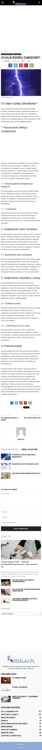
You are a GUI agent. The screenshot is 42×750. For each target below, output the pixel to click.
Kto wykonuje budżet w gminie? (9, 419)
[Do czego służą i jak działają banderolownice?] (6, 582)
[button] (39, 2)
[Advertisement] (21, 27)
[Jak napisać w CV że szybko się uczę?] (6, 466)
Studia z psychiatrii (19, 687)
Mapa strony (21, 744)
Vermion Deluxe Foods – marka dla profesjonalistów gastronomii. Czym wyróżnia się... (19, 564)
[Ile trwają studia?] (6, 680)
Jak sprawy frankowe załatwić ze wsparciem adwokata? (25, 599)
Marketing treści (7, 733)
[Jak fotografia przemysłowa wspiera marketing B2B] (6, 592)
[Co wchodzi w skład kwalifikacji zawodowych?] (6, 457)
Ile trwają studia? (19, 678)
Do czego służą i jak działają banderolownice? (23, 580)
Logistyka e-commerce (9, 730)
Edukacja (4, 721)
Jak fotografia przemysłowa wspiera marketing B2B (26, 590)
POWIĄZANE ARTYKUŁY (10, 449)
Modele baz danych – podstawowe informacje (25, 697)
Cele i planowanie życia (7, 54)
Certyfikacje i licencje (9, 715)
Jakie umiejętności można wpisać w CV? (26, 473)
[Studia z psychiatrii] (6, 689)
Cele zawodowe (17, 54)
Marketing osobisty (8, 718)
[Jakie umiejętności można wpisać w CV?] (6, 475)
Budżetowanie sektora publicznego (14, 724)
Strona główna (5, 51)
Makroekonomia (7, 727)
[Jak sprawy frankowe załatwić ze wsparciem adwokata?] (6, 601)
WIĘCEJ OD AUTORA (29, 449)
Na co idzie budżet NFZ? (32, 418)
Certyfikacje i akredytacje (11, 736)
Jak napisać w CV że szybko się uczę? (25, 464)
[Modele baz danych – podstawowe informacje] (6, 699)
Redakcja (7, 61)
